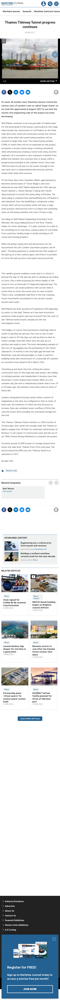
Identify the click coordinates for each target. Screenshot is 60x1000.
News (6, 596)
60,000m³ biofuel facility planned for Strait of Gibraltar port (42, 697)
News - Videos (36, 597)
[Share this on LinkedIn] (15, 92)
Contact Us (10, 915)
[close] (58, 86)
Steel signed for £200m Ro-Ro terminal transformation (14, 602)
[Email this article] (27, 92)
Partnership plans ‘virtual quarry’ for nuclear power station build (14, 697)
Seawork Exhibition (14, 920)
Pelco (35, 560)
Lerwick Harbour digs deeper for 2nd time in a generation (14, 649)
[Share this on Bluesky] (21, 92)
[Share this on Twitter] (9, 92)
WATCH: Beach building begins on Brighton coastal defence (43, 605)
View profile (7, 491)
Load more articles (30, 718)
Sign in (23, 86)
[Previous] (4, 54)
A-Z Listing (10, 929)
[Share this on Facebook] (3, 92)
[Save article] (56, 92)
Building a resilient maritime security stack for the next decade (38, 555)
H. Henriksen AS (40, 549)
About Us (9, 910)
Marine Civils (11, 470)
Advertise (10, 906)
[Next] (55, 54)
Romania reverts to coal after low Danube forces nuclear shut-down (43, 650)
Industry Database (14, 901)
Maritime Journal (11, 11)
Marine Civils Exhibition (16, 925)
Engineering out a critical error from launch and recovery (36, 544)
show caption (47, 81)
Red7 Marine (8, 488)
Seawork (27, 11)
